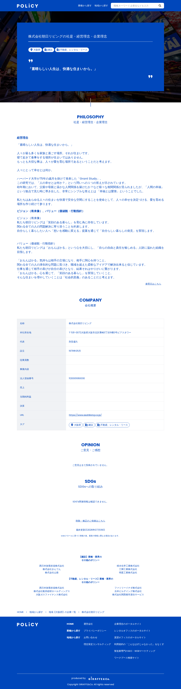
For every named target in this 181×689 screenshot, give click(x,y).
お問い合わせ (90, 637)
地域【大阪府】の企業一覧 (62, 612)
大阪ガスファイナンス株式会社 (52, 594)
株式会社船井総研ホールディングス (52, 591)
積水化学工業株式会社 (128, 565)
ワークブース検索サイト (126, 657)
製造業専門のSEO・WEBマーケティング (134, 651)
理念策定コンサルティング (97, 644)
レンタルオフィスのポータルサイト (132, 630)
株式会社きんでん (52, 569)
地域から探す (101, 5)
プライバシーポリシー (95, 630)
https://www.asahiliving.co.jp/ (85, 415)
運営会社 (88, 624)
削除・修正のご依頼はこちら (90, 520)
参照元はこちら (153, 283)
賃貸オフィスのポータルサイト (130, 637)
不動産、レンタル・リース (114, 425)
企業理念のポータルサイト (127, 624)
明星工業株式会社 (128, 572)
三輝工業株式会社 (128, 569)
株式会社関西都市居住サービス (128, 594)
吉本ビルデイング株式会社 (128, 591)
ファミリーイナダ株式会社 (128, 587)
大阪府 (77, 425)
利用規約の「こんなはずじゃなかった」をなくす (139, 644)
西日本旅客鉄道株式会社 (51, 565)
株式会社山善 (52, 572)
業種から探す (85, 5)
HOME (20, 612)
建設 (91, 425)
